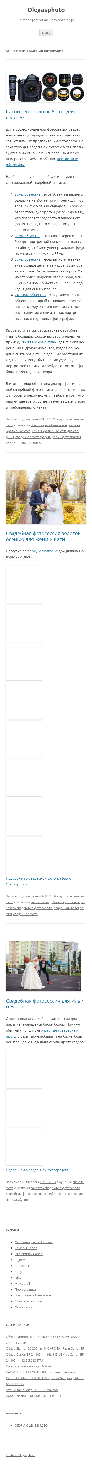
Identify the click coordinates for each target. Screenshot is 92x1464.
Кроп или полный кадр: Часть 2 (29, 1366)
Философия (23, 1307)
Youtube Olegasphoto (20, 1455)
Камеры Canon (26, 1248)
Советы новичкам (28, 1301)
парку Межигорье (42, 551)
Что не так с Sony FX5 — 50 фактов (32, 1390)
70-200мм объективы (39, 342)
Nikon (19, 1277)
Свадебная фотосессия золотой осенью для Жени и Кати (43, 536)
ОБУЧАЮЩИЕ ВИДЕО (31, 1425)
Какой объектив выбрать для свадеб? (40, 114)
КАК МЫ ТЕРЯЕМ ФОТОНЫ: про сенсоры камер (41, 1372)
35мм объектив (27, 259)
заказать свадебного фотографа (55, 902)
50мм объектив (27, 235)
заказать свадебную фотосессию (55, 1188)
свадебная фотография (33, 437)
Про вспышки (25, 1289)
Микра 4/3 (22, 1283)
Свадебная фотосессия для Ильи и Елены (45, 1003)
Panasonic (22, 1265)
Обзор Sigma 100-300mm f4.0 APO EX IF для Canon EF (45, 1348)
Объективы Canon (29, 1254)
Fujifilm (20, 1260)
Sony (18, 1271)
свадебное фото (25, 914)
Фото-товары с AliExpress (34, 1242)
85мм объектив (27, 194)
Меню (46, 32)
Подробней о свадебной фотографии (37, 1170)
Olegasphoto (46, 10)
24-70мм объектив (30, 294)
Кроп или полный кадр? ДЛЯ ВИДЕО (33, 1396)
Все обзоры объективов (49, 425)
